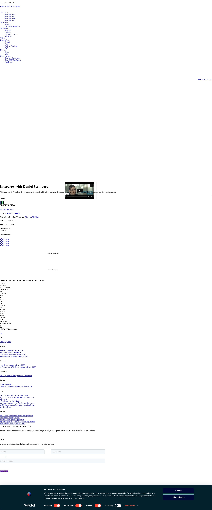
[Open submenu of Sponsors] (7, 28)
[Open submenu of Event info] (8, 40)
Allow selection (179, 497)
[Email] (3, 202)
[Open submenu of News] (5, 50)
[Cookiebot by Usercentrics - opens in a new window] (29, 505)
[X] (1, 202)
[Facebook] (0, 202)
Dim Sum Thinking (32, 217)
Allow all (178, 491)
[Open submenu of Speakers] (7, 22)
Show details (130, 506)
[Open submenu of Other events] (10, 56)
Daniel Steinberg (13, 213)
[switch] (78, 505)
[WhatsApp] (2, 202)
